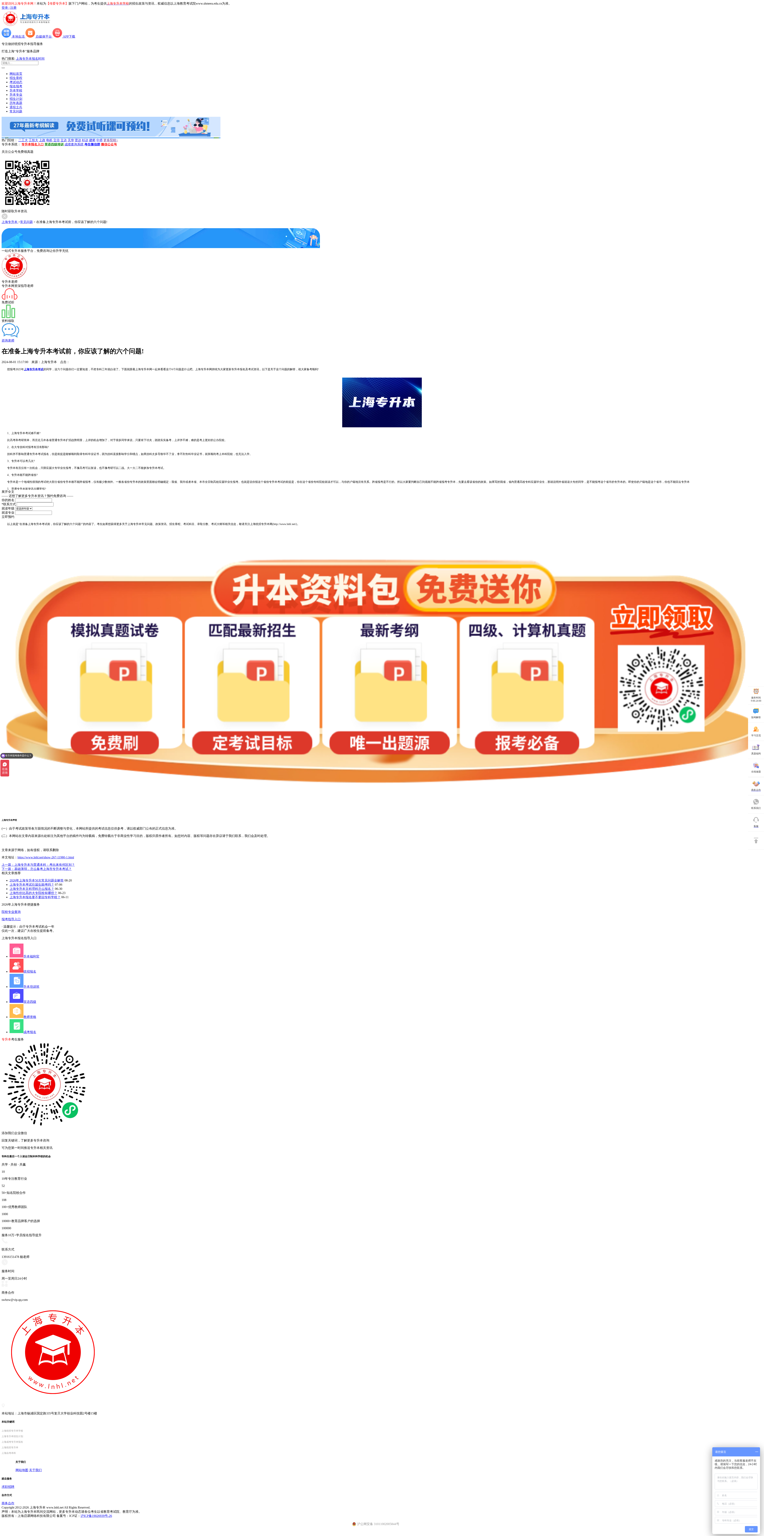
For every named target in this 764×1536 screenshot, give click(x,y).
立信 (56, 140)
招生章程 (16, 78)
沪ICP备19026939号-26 (96, 1515)
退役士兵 (16, 107)
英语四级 (29, 1001)
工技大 (33, 140)
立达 (63, 140)
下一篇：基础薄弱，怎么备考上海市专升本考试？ (37, 869)
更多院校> (110, 140)
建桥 (92, 140)
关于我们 (35, 1470)
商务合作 (8, 1503)
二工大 (23, 140)
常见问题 (16, 111)
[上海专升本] (26, 26)
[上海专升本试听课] (111, 135)
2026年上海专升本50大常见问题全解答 (37, 880)
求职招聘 (8, 1486)
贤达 (78, 140)
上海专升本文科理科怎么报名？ (32, 888)
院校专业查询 (11, 912)
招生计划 (16, 98)
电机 (49, 140)
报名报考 (16, 86)
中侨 (99, 140)
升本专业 (16, 94)
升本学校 (16, 90)
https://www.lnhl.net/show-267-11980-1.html (46, 857)
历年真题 (16, 103)
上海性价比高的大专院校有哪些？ (33, 893)
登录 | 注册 (9, 7)
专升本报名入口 (32, 144)
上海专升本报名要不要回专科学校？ (35, 897)
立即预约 (8, 516)
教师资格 (29, 1017)
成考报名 (29, 1032)
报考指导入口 (11, 919)
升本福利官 (31, 956)
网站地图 (22, 1470)
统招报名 (29, 971)
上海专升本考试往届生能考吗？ (32, 884)
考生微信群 (92, 144)
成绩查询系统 (74, 144)
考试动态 (16, 82)
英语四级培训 (54, 144)
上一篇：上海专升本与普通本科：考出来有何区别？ (38, 864)
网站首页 (16, 73)
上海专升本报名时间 (30, 58)
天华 (71, 140)
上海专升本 (10, 222)
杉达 (85, 140)
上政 (42, 140)
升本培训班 (31, 986)
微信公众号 (109, 144)
